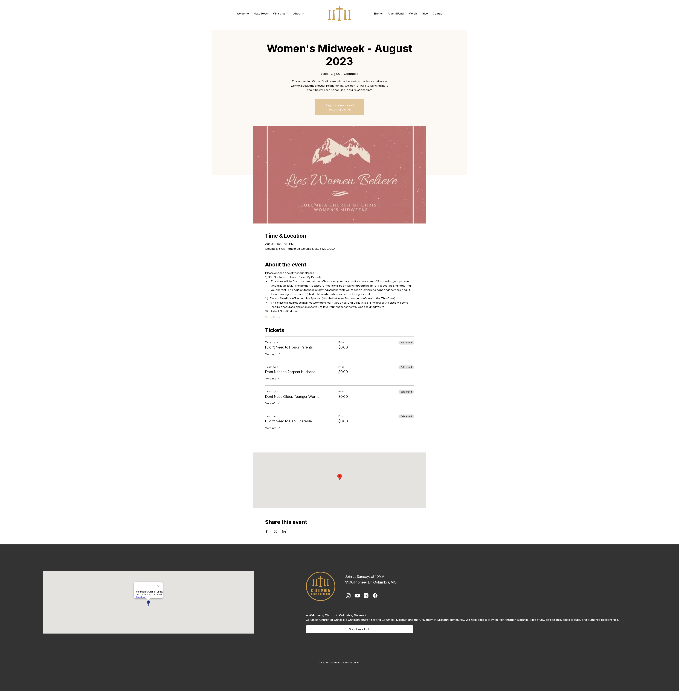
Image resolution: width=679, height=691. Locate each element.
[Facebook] (375, 596)
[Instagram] (348, 596)
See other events (339, 109)
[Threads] (366, 596)
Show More (272, 317)
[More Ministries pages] (287, 13)
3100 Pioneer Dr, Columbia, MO (371, 582)
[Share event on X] (275, 531)
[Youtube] (357, 596)
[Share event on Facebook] (266, 531)
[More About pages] (303, 13)
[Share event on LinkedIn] (284, 531)
